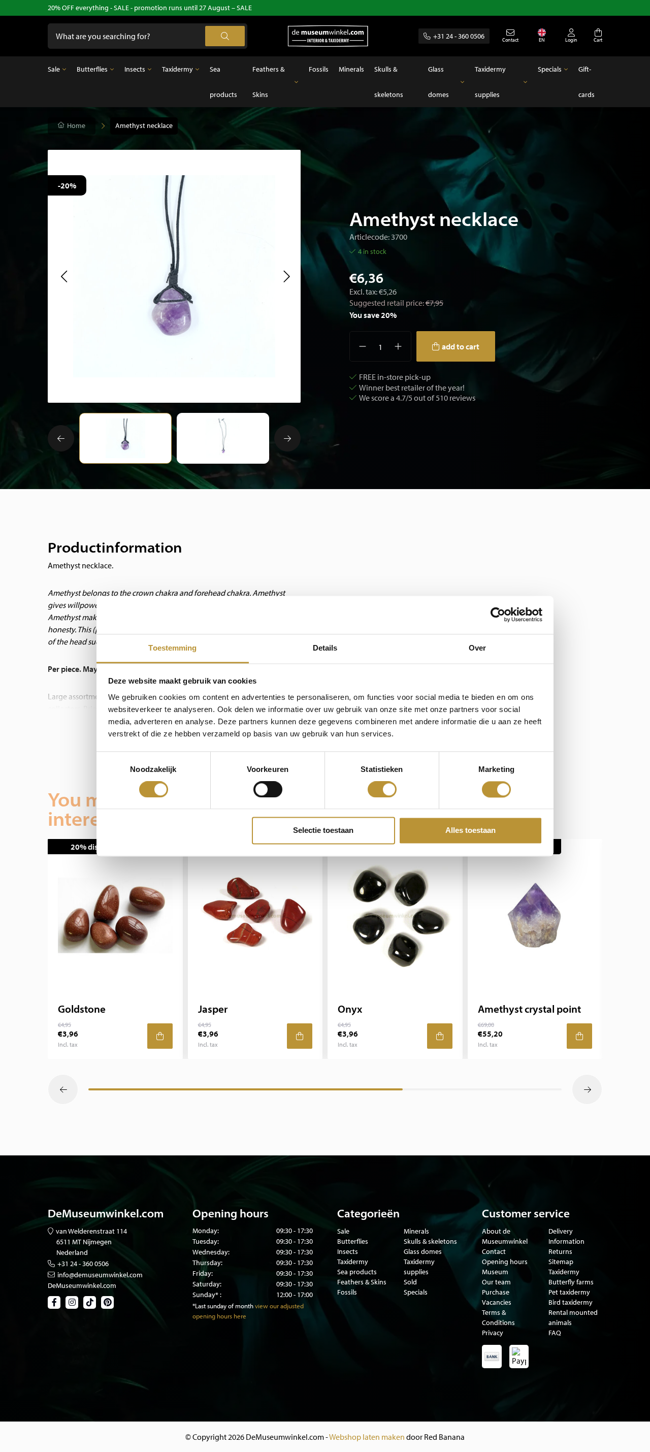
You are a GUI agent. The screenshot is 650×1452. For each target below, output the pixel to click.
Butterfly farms (571, 1281)
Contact (494, 1251)
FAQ (554, 1332)
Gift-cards (586, 81)
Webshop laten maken (367, 1437)
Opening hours (505, 1261)
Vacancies (496, 1302)
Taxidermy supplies (490, 81)
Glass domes (438, 81)
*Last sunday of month (222, 1306)
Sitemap (560, 1261)
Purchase (495, 1292)
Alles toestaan (470, 830)
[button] (64, 276)
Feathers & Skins (268, 81)
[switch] (267, 789)
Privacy (492, 1332)
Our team (496, 1281)
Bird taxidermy (570, 1302)
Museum (495, 1271)
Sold (410, 1281)
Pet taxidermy (569, 1292)
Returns (560, 1251)
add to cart (460, 346)
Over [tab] (477, 647)
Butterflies (92, 69)
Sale (54, 69)
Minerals (351, 69)
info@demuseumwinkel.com (100, 1274)
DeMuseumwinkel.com (82, 1285)
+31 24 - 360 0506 (458, 36)
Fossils (319, 69)
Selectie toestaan (323, 830)
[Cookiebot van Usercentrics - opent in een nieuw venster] (497, 614)
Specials (550, 69)
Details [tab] (325, 647)
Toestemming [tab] (172, 647)
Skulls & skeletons (388, 81)
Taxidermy (177, 69)
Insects (134, 69)
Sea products (223, 81)
